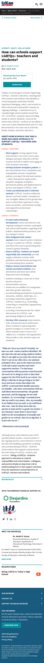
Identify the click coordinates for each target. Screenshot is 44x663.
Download (17, 84)
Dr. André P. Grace (11, 65)
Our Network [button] (8, 593)
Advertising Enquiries (10, 633)
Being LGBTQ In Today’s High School (16, 573)
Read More (6, 559)
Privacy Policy (7, 639)
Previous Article (10, 17)
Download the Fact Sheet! (14, 75)
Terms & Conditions (9, 636)
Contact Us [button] (7, 598)
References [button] (8, 479)
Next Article (35, 17)
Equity (14, 48)
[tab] (22, 593)
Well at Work (24, 48)
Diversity (6, 48)
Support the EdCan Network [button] (15, 603)
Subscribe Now (11, 625)
